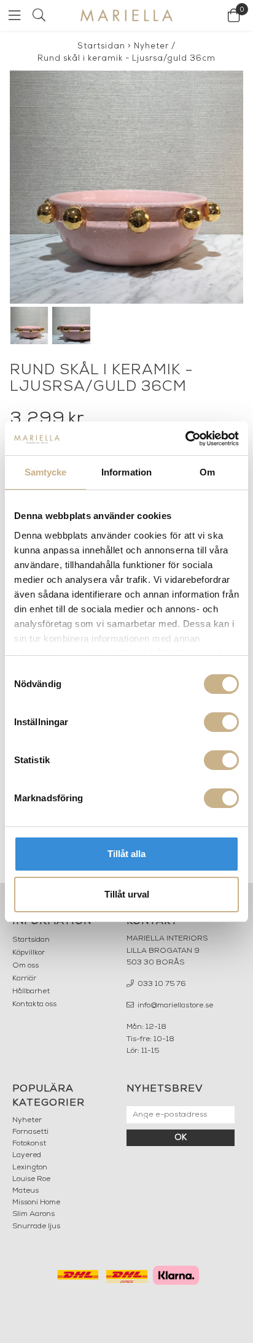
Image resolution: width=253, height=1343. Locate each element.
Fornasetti (30, 1132)
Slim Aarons (33, 1214)
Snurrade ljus (36, 1226)
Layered (26, 1155)
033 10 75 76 (161, 984)
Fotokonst (29, 1143)
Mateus (25, 1191)
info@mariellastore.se (174, 1005)
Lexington (29, 1167)
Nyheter (151, 46)
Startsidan (101, 46)
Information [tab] (126, 472)
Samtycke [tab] (46, 472)
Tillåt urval (126, 894)
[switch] (221, 722)
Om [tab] (207, 472)
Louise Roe (31, 1179)
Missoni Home (36, 1202)
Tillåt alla (126, 854)
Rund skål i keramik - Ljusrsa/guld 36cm (126, 59)
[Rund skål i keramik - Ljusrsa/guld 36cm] (126, 187)
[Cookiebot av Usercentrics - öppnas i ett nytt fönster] (185, 439)
